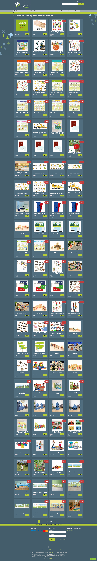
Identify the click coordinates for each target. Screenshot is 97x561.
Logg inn (54, 524)
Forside (15, 10)
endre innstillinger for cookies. (60, 556)
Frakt (37, 549)
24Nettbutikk (50, 558)
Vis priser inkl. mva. (70, 530)
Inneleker (43, 10)
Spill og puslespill (37, 10)
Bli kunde (40, 524)
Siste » (56, 521)
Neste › (51, 521)
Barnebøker (21, 10)
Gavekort (50, 524)
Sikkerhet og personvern (52, 549)
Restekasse (77, 10)
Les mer (52, 556)
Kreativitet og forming (69, 10)
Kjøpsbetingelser (42, 549)
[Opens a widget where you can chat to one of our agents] (93, 559)
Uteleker (48, 10)
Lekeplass (54, 10)
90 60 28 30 (52, 552)
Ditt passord (51, 534)
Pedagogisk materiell (28, 10)
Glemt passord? (63, 539)
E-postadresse (52, 530)
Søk (81, 3)
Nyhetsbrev (60, 549)
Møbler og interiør (61, 10)
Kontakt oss (60, 524)
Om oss (45, 524)
